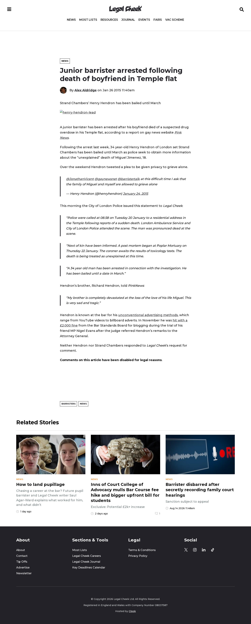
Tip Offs (21, 561)
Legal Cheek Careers (86, 555)
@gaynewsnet (106, 179)
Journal (128, 19)
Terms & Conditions (142, 550)
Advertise (23, 567)
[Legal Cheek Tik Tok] (212, 550)
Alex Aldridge (85, 90)
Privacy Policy (137, 555)
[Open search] (242, 9)
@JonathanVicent (80, 179)
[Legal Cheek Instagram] (195, 550)
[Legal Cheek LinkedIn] (203, 550)
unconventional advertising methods (148, 315)
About (20, 550)
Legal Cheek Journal (86, 561)
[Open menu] (9, 9)
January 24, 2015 (135, 194)
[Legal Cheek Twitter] (186, 550)
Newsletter (24, 573)
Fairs (158, 19)
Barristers (68, 403)
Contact (21, 555)
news (19, 479)
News (71, 19)
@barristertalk (129, 179)
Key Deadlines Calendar (88, 567)
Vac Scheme (174, 19)
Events (144, 19)
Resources (109, 19)
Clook (132, 611)
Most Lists (88, 19)
